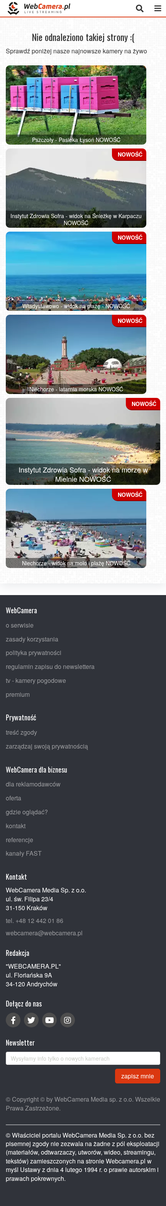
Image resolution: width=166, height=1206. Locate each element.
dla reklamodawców (33, 784)
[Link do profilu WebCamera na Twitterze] (31, 1020)
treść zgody (21, 732)
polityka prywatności (33, 652)
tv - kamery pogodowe (36, 680)
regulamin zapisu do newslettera (50, 666)
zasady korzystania (32, 639)
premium (18, 694)
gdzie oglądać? (27, 811)
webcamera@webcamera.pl (44, 932)
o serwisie (20, 625)
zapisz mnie (137, 1075)
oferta (13, 797)
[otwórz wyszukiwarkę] (139, 8)
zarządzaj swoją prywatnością (47, 746)
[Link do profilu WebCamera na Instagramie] (67, 1020)
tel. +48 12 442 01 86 (34, 920)
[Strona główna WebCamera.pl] (39, 8)
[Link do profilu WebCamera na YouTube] (49, 1020)
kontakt (15, 825)
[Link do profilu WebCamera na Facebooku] (13, 1020)
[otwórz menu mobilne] (157, 8)
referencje (19, 839)
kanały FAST (24, 853)
